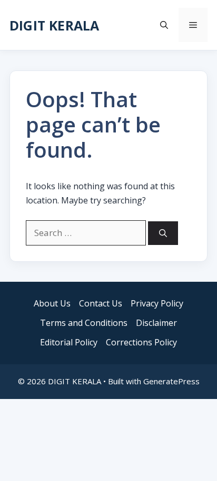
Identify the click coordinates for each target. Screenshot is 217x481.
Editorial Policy (68, 342)
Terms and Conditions (83, 323)
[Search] (163, 233)
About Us (52, 303)
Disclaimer (156, 323)
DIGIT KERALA (54, 25)
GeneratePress (171, 381)
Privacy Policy (157, 303)
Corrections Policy (141, 342)
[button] (164, 25)
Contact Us (100, 303)
